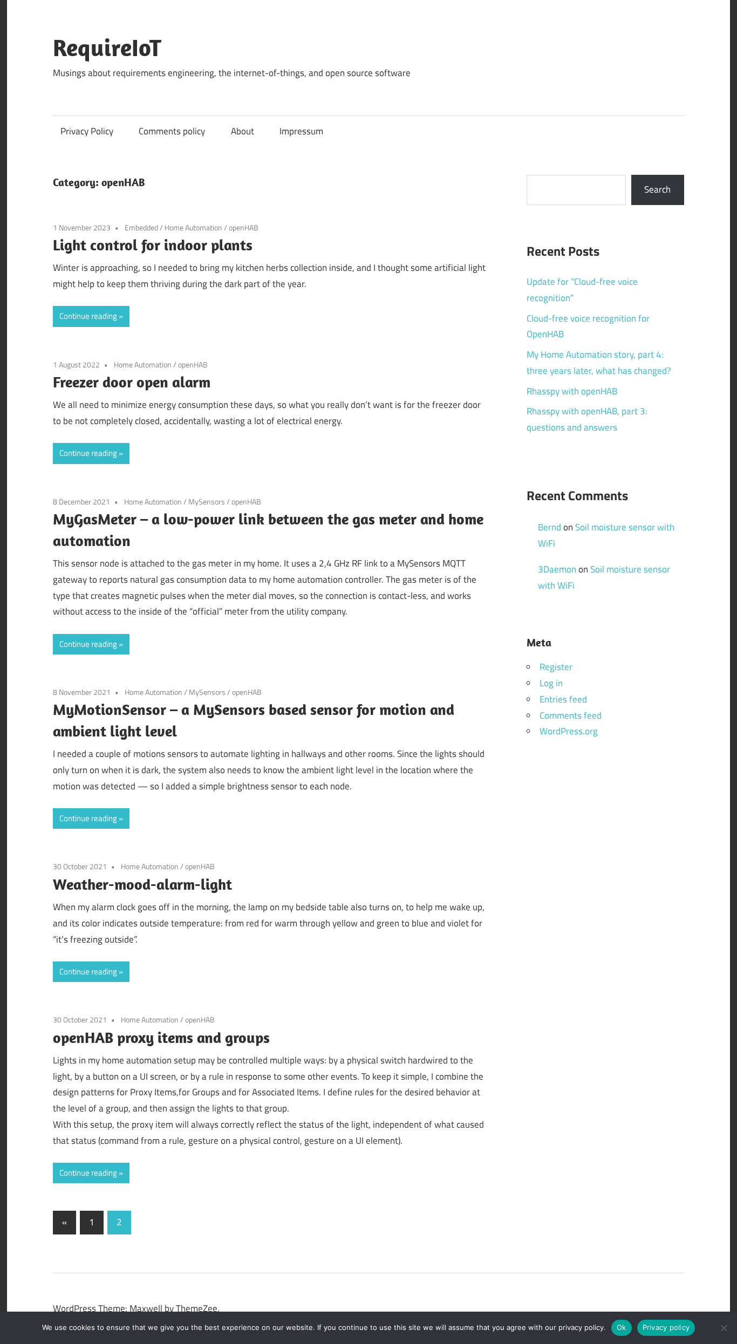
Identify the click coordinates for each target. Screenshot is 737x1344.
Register (556, 667)
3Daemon (557, 569)
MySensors (206, 501)
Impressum (301, 131)
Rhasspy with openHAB (572, 391)
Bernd (549, 527)
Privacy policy (666, 1327)
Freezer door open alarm (131, 381)
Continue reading (88, 316)
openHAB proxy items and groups (161, 1037)
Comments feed (571, 715)
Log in (551, 683)
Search (657, 189)
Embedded (141, 227)
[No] (723, 1327)
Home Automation (193, 227)
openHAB (243, 227)
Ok (621, 1327)
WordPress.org (569, 731)
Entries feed (563, 699)
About (242, 131)
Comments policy (172, 131)
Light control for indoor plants (153, 244)
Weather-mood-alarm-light (142, 884)
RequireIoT (107, 47)
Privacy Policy (86, 131)
